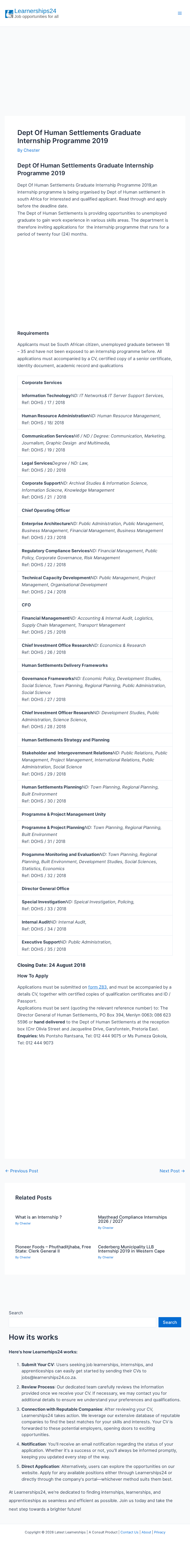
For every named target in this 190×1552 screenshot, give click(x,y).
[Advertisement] (95, 66)
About (146, 1532)
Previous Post (21, 1171)
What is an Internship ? (38, 1217)
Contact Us (129, 1532)
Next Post (172, 1171)
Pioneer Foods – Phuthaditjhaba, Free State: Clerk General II (53, 1248)
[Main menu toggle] (179, 13)
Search (16, 1312)
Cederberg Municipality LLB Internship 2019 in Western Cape (131, 1248)
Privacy (159, 1532)
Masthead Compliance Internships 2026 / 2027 (132, 1219)
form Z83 (97, 987)
